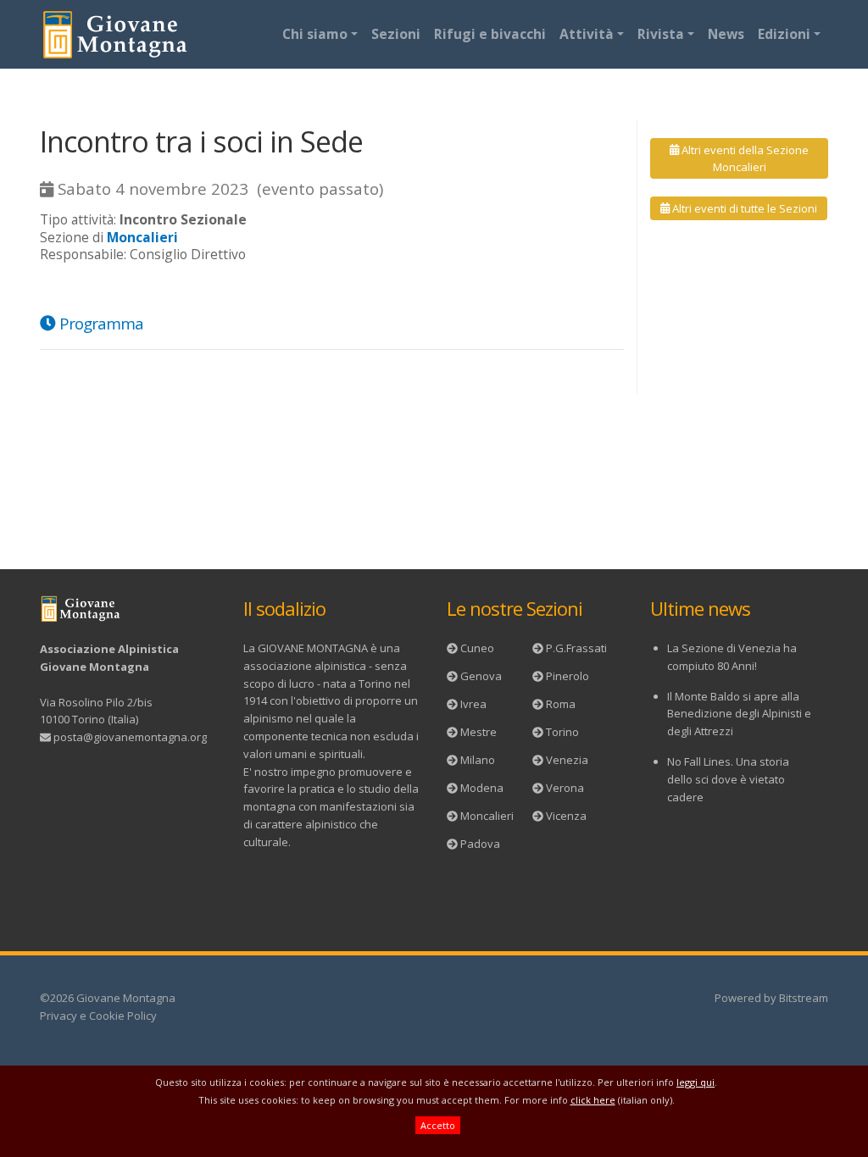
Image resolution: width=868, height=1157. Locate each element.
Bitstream (803, 997)
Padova (480, 843)
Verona (565, 787)
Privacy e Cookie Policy (98, 1015)
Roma (561, 703)
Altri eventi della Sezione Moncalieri (744, 158)
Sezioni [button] (395, 34)
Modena (482, 787)
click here (592, 1099)
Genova (481, 676)
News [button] (726, 34)
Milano (477, 759)
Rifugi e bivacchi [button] (490, 34)
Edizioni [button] (784, 34)
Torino (562, 731)
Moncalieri (487, 815)
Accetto (437, 1125)
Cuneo (477, 648)
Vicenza (566, 815)
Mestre (478, 731)
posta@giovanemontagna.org (130, 737)
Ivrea (473, 703)
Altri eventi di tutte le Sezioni (743, 208)
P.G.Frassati (576, 648)
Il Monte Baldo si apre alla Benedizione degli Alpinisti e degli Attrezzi (739, 714)
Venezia (567, 759)
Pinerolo (567, 676)
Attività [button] (586, 34)
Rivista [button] (660, 34)
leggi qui (695, 1082)
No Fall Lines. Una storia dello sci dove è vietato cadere (728, 779)
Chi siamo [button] (315, 34)
